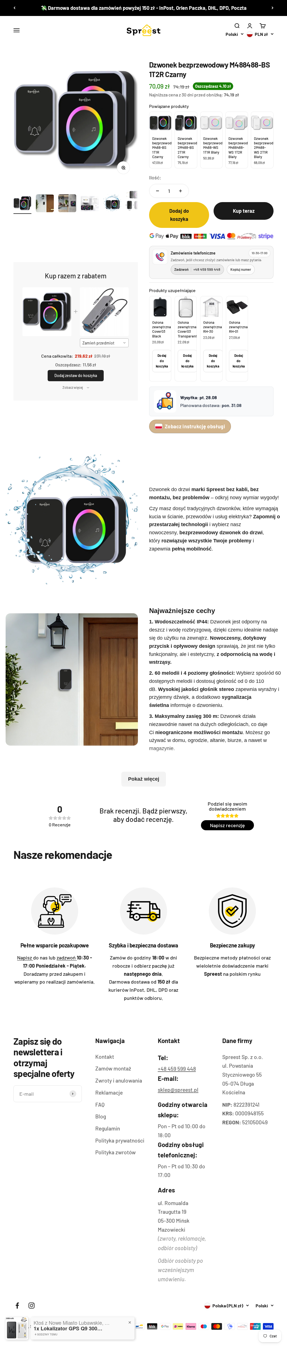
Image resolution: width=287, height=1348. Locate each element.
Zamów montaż (113, 1068)
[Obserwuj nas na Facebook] (17, 1305)
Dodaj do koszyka (162, 360)
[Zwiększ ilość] (180, 191)
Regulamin (107, 1128)
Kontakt (104, 1056)
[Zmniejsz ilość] (157, 191)
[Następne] (273, 8)
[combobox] (104, 342)
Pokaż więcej (143, 779)
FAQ (100, 1104)
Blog (100, 1116)
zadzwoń (67, 957)
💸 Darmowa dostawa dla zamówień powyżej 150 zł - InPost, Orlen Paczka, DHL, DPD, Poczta (144, 8)
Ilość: (155, 177)
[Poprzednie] (14, 8)
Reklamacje (109, 1092)
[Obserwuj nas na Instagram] (31, 1305)
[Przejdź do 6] (135, 201)
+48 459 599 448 (177, 1068)
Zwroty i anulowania (118, 1080)
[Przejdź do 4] (90, 204)
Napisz (25, 957)
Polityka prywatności (119, 1140)
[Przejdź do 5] (112, 204)
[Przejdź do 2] (45, 204)
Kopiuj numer (240, 269)
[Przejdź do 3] (67, 204)
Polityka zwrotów (115, 1152)
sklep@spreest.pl (178, 1089)
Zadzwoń (197, 269)
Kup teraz (243, 211)
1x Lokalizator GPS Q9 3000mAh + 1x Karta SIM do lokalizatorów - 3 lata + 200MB (69, 1329)
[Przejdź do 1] (22, 204)
